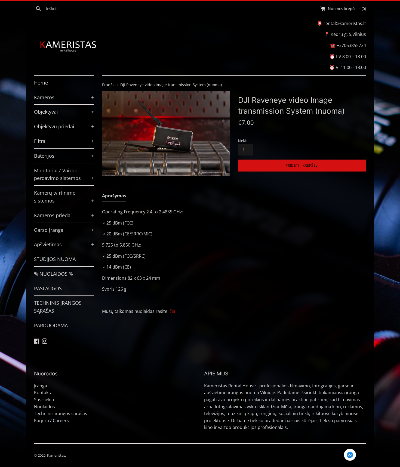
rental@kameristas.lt (345, 23)
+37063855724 (351, 45)
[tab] (114, 197)
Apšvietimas (64, 244)
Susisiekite (45, 400)
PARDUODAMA (51, 325)
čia (172, 311)
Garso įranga (64, 230)
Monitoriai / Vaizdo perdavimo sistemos (64, 174)
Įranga (40, 386)
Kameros (64, 97)
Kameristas (56, 455)
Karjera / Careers (51, 421)
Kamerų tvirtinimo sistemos (64, 196)
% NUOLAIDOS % (53, 273)
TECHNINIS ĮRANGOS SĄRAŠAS (58, 307)
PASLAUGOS (48, 288)
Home (41, 82)
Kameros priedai (64, 215)
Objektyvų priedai (64, 126)
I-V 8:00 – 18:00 (351, 57)
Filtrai (64, 141)
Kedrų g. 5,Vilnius (348, 34)
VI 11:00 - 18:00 (351, 67)
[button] (350, 455)
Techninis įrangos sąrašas (60, 413)
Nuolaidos (44, 407)
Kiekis (242, 140)
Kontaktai (44, 393)
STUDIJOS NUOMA (55, 259)
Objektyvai (64, 111)
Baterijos (64, 155)
